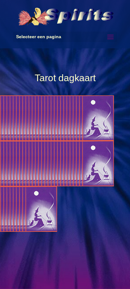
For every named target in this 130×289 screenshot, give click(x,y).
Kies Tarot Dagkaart (98, 118)
